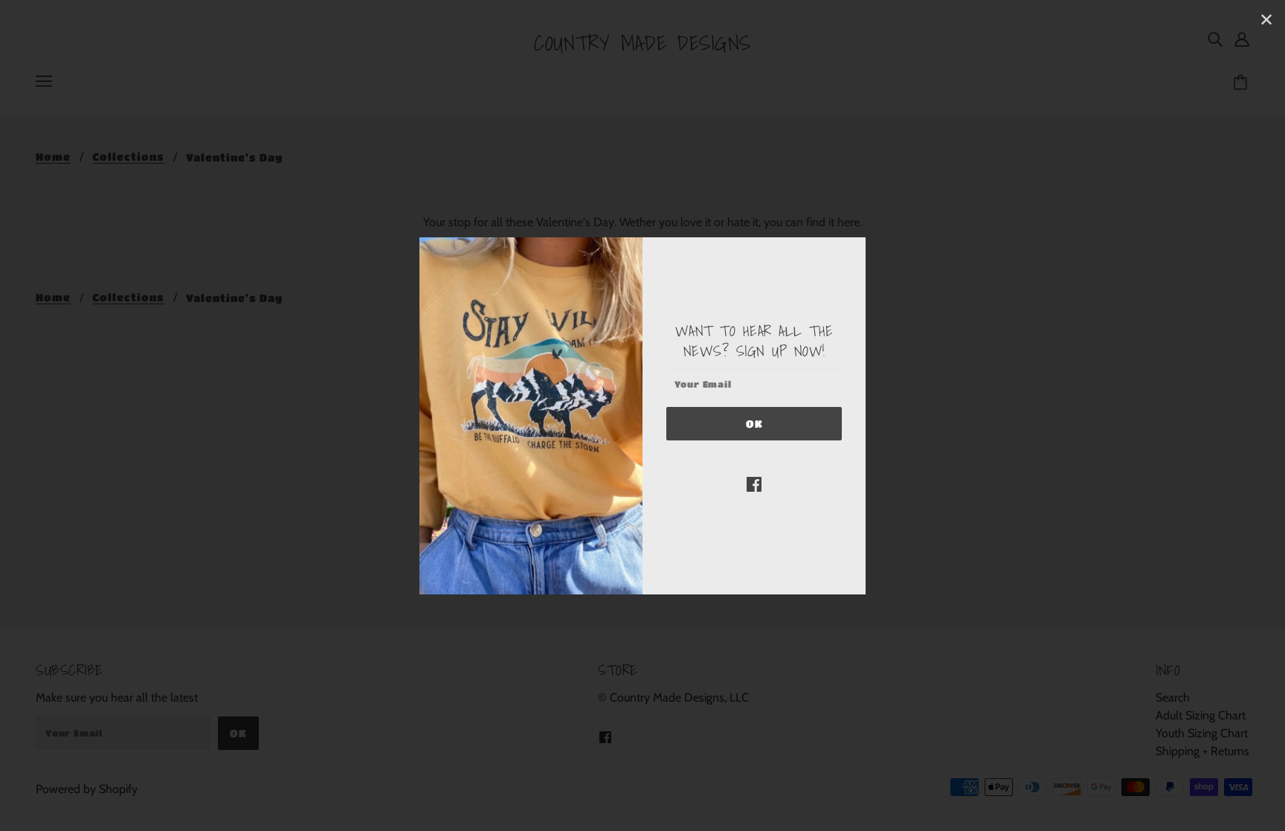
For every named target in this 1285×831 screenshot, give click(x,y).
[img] (754, 483)
